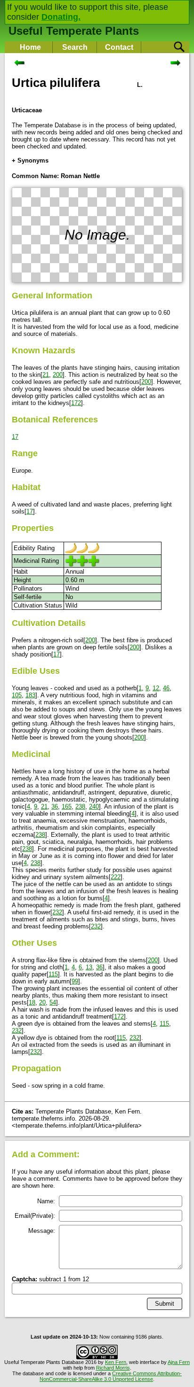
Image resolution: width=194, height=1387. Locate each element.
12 (156, 688)
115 (53, 974)
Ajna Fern (179, 1362)
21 (45, 374)
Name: (46, 1201)
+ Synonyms (30, 160)
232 (57, 912)
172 (76, 402)
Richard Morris (113, 1368)
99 (75, 981)
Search (75, 47)
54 (52, 1002)
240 (94, 806)
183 (30, 695)
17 (15, 436)
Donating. (61, 17)
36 (54, 806)
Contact (119, 47)
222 (116, 877)
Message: (41, 1230)
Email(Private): (35, 1215)
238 (80, 806)
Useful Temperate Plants (73, 30)
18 (32, 1002)
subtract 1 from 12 (50, 1279)
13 (89, 967)
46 (166, 688)
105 (17, 695)
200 (58, 374)
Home (30, 47)
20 (42, 1002)
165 (67, 806)
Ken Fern (115, 1362)
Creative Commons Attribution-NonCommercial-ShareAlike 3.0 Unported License (111, 1376)
